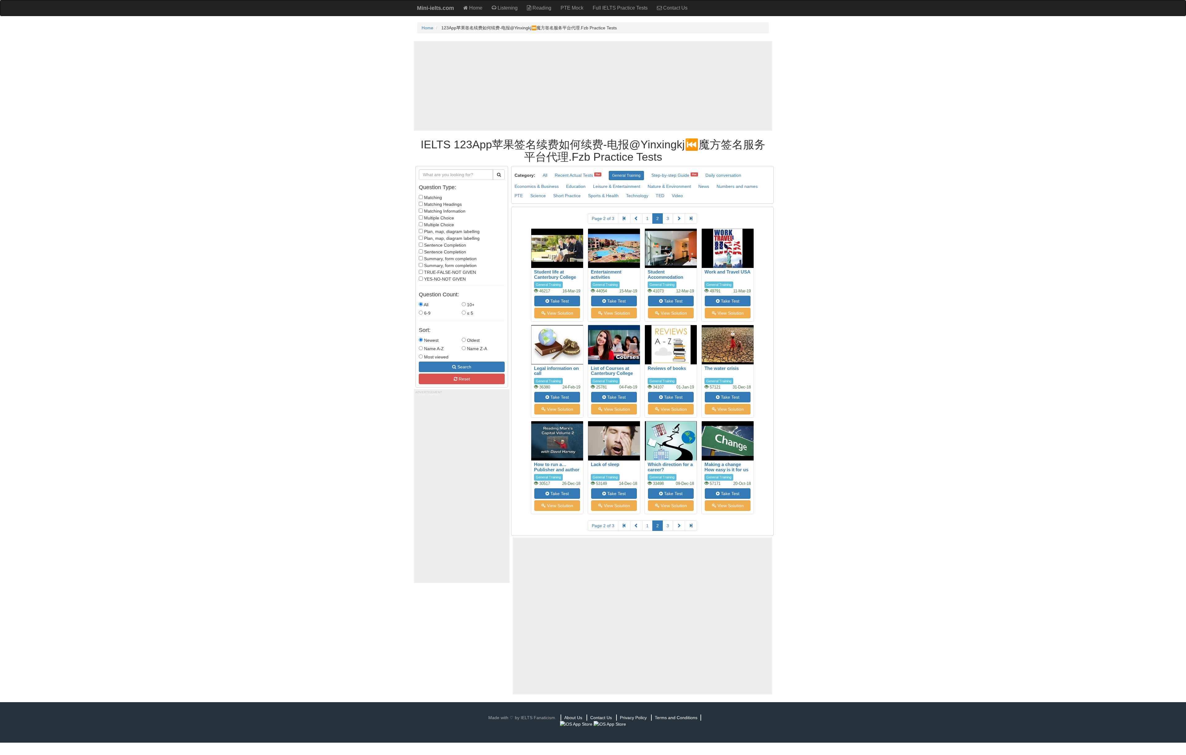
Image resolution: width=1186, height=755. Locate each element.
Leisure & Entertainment (616, 186)
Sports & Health (603, 195)
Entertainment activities (606, 274)
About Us (573, 717)
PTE (519, 195)
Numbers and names (737, 186)
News (703, 186)
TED (660, 195)
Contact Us (675, 8)
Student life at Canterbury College (555, 274)
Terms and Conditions (676, 717)
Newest (431, 340)
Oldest (473, 340)
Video (677, 195)
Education (576, 186)
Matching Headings (442, 204)
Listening (507, 8)
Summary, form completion (450, 258)
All (425, 304)
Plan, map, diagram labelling (451, 231)
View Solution (559, 313)
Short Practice (567, 195)
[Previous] (636, 218)
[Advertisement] (593, 86)
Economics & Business (537, 186)
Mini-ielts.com (435, 8)
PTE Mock (572, 8)
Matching (432, 197)
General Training (626, 175)
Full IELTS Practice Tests (620, 8)
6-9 (427, 313)
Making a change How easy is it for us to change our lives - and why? (726, 472)
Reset (463, 378)
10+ (470, 304)
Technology (637, 195)
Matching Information (444, 211)
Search (463, 366)
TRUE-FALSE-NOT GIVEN (449, 272)
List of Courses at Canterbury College (612, 371)
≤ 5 (469, 313)
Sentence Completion (444, 245)
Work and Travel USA (727, 271)
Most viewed (435, 356)
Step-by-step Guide (670, 175)
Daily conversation (723, 175)
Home (475, 8)
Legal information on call (556, 371)
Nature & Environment (669, 186)
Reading (541, 8)
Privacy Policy (633, 717)
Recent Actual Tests (574, 175)
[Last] (691, 218)
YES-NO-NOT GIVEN (444, 279)
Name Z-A (476, 348)
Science (538, 195)
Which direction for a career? (670, 467)
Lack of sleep (605, 464)
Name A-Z (433, 348)
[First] (624, 218)
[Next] (679, 218)
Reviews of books (667, 368)
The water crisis (721, 368)
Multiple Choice (438, 217)
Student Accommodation (665, 274)
